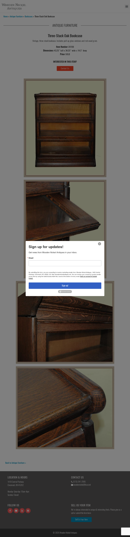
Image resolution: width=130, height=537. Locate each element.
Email (31, 258)
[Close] (99, 244)
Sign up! (65, 285)
